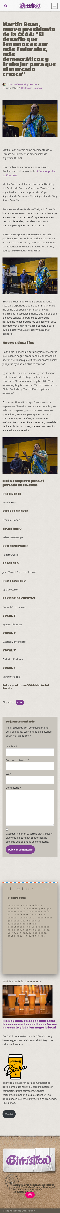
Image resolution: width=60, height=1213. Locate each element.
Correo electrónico (17, 760)
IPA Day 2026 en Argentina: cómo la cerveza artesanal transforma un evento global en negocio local (29, 1024)
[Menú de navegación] (54, 6)
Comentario (13, 787)
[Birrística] (30, 5)
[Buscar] (6, 6)
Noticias (38, 87)
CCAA (19, 702)
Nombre (11, 746)
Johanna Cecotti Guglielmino (22, 84)
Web (8, 774)
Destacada (26, 87)
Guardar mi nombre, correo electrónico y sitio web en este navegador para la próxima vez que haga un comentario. (29, 837)
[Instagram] (30, 1195)
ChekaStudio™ (28, 1210)
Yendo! (9, 1114)
